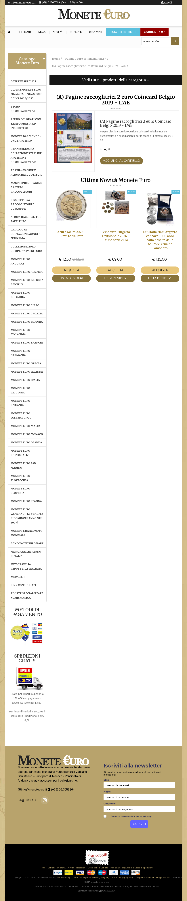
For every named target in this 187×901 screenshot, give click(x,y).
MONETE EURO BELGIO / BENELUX (27, 282)
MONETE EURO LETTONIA (20, 390)
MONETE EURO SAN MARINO (23, 465)
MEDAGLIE (18, 577)
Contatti (95, 32)
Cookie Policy (78, 877)
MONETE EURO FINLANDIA (20, 332)
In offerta (61, 868)
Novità (57, 32)
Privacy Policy (63, 877)
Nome (107, 791)
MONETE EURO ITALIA (25, 380)
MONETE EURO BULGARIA (20, 295)
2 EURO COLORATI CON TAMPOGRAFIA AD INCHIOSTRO (26, 124)
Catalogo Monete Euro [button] (27, 61)
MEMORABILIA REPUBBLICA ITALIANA (26, 566)
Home (42, 868)
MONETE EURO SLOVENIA (20, 491)
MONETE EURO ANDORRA (20, 261)
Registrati (80, 868)
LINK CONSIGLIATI (23, 585)
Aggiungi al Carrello (121, 160)
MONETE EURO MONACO (27, 434)
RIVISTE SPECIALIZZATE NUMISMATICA (27, 595)
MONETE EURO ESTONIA (27, 321)
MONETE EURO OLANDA (26, 442)
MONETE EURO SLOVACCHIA (20, 478)
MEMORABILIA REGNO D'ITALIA (26, 554)
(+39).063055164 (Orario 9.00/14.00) (62, 2)
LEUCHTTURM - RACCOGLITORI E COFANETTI (22, 204)
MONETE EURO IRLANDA (27, 371)
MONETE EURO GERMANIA (20, 353)
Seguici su (27, 800)
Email (107, 779)
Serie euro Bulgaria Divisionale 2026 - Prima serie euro (116, 236)
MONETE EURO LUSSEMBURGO (21, 415)
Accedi (167, 2)
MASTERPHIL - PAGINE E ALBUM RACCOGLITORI (26, 187)
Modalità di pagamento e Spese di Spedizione (131, 868)
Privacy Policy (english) (97, 877)
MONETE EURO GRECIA (26, 363)
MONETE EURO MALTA (25, 426)
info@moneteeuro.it (22, 2)
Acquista (71, 270)
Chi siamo (24, 32)
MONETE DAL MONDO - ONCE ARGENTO (26, 138)
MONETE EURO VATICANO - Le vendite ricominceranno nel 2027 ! (27, 516)
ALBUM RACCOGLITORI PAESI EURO (26, 219)
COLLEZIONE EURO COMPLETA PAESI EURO (26, 249)
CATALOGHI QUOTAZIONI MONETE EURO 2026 (25, 234)
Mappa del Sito (163, 877)
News (41, 32)
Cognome (110, 803)
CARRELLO (154, 32)
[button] (116, 80)
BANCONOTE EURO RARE (27, 543)
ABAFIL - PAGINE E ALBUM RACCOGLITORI (26, 172)
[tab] (27, 61)
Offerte (76, 32)
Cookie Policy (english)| (122, 877)
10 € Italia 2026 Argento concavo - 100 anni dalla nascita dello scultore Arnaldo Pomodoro (160, 240)
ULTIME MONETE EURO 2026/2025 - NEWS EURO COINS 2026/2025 (27, 94)
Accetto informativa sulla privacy (131, 816)
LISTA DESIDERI (71, 278)
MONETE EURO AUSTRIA (27, 271)
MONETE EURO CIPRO (25, 305)
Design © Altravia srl (144, 877)
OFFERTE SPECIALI (23, 81)
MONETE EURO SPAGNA (26, 501)
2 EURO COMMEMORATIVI (23, 109)
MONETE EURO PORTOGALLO (20, 453)
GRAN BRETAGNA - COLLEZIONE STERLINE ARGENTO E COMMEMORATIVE (26, 155)
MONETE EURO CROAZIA (27, 313)
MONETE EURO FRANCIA (27, 342)
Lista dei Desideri (123, 32)
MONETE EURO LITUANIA (20, 403)
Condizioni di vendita (98, 868)
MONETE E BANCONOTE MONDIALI (26, 533)
